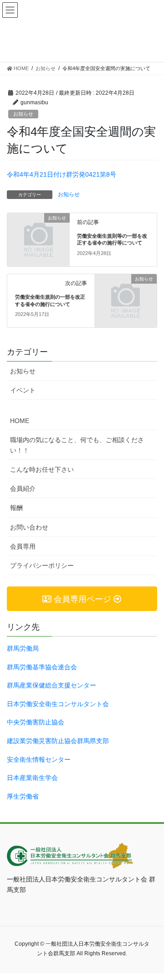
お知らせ (23, 114)
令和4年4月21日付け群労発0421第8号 (61, 174)
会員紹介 (23, 488)
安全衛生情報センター (39, 759)
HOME (19, 420)
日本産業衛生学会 (32, 777)
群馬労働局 (23, 648)
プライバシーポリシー (42, 565)
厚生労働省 (23, 796)
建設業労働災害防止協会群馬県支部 (58, 740)
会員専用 (23, 546)
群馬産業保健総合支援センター (51, 685)
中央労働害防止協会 (35, 722)
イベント (23, 390)
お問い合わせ (29, 527)
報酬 (16, 507)
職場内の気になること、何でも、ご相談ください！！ (77, 445)
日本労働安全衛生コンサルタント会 (58, 704)
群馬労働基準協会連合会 (42, 667)
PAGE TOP (160, 931)
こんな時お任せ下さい (42, 469)
